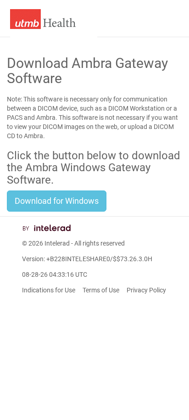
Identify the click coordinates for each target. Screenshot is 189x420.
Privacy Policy (146, 290)
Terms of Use (101, 290)
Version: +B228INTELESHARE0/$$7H (87, 259)
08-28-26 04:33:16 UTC (54, 274)
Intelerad (57, 243)
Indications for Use (48, 290)
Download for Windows (57, 201)
